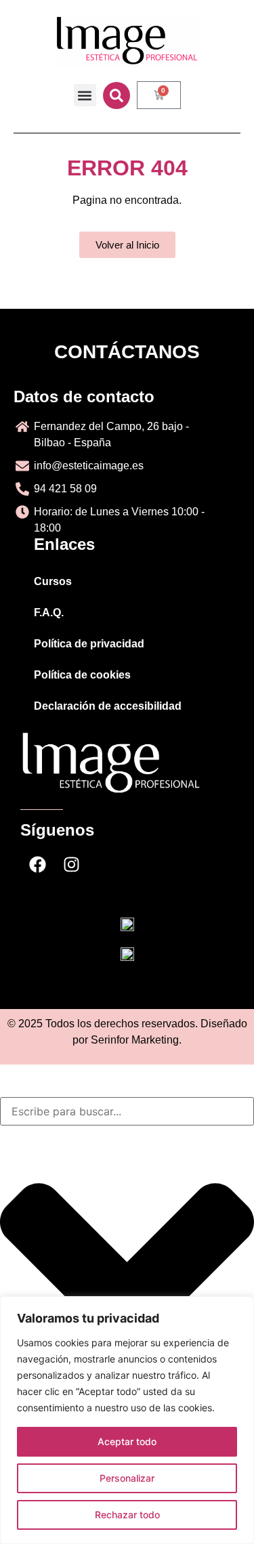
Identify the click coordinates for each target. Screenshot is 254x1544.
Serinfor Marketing (135, 1040)
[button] (85, 95)
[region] (127, 1420)
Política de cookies (82, 675)
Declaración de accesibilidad (108, 706)
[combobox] (127, 1111)
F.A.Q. (49, 612)
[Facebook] (37, 865)
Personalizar (127, 1478)
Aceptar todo (127, 1441)
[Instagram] (71, 865)
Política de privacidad (89, 643)
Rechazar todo (127, 1514)
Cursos (53, 581)
